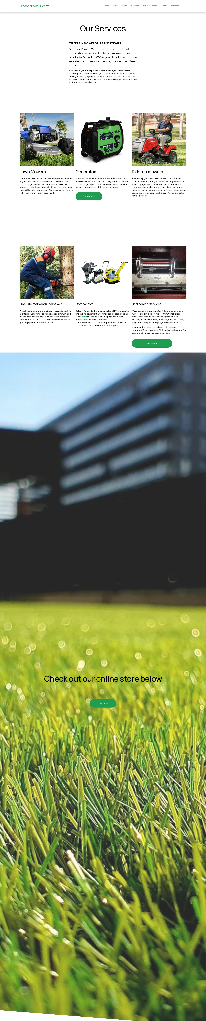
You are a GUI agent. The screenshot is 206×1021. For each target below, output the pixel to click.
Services (135, 5)
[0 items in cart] (184, 5)
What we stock (150, 5)
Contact (175, 5)
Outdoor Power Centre (34, 6)
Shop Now (103, 703)
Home (106, 5)
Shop (124, 5)
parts (84, 316)
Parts (115, 5)
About (164, 5)
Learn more (152, 343)
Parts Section (89, 196)
